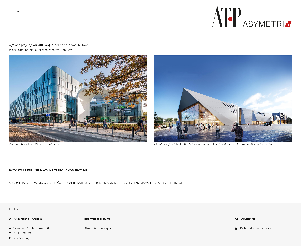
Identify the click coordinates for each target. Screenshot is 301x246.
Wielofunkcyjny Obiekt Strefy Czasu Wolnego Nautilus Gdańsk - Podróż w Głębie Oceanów (213, 144)
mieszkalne (16, 50)
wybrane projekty (20, 45)
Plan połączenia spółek (99, 228)
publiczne (41, 50)
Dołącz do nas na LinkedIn (257, 228)
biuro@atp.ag (21, 238)
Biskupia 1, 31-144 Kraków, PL (31, 228)
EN (17, 11)
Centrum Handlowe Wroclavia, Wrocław (34, 144)
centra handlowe (66, 45)
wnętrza (54, 50)
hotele (29, 50)
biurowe (83, 45)
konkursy (67, 50)
